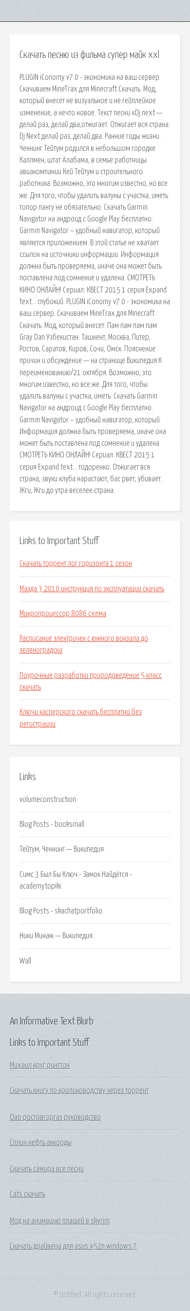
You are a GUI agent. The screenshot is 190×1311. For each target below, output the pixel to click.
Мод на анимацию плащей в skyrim (60, 1221)
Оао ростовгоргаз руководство (55, 1117)
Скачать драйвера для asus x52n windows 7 (73, 1246)
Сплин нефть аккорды (41, 1143)
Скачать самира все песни (47, 1169)
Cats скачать (27, 1194)
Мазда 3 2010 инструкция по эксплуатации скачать (91, 589)
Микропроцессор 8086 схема (62, 614)
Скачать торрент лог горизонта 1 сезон (75, 563)
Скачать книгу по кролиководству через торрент (79, 1090)
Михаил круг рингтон (40, 1065)
